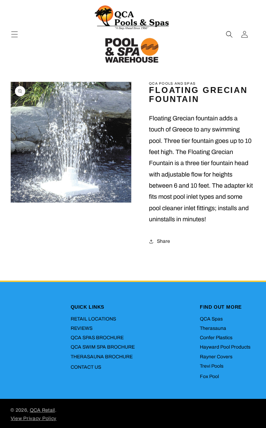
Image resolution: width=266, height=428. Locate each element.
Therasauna (213, 328)
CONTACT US (86, 367)
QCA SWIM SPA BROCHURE (103, 347)
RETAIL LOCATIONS (93, 319)
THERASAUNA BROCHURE (102, 356)
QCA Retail (42, 410)
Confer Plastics (216, 337)
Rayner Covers (216, 356)
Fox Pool (209, 376)
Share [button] (163, 241)
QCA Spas (211, 319)
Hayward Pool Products (225, 347)
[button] (14, 34)
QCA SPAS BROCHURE (97, 337)
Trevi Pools (211, 366)
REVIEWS (81, 328)
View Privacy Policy (33, 418)
